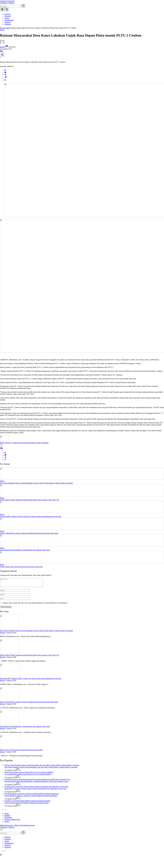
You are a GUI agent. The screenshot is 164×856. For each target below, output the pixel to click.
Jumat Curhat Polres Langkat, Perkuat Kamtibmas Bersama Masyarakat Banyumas (29, 533)
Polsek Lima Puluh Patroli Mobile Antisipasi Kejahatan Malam (26, 803)
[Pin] (5, 78)
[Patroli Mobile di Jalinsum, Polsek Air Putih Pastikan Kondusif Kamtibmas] (31, 794)
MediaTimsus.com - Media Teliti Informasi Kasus (17, 825)
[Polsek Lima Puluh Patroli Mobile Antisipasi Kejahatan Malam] (27, 801)
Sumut (6, 841)
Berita (2, 30)
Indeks (6, 821)
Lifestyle (7, 845)
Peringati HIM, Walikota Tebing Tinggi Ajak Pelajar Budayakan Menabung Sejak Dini (30, 516)
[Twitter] (5, 73)
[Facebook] (5, 70)
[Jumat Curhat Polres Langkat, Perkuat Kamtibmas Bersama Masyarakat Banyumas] (82, 529)
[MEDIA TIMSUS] (7, 3)
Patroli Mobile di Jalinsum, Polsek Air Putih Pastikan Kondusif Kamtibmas (30, 796)
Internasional (8, 843)
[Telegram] (5, 75)
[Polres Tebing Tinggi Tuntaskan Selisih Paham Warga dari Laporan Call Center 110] (82, 496)
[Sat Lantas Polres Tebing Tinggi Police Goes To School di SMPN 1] (29, 772)
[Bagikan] (2, 55)
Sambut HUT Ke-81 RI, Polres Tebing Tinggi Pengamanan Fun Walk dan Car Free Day (35, 788)
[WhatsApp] (5, 80)
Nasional (7, 839)
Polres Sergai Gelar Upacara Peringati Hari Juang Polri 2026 (21, 567)
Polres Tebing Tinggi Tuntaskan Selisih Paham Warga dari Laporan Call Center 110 (29, 500)
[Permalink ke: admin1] (2, 44)
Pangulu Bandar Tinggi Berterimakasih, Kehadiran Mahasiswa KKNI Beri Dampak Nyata (36, 781)
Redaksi (7, 815)
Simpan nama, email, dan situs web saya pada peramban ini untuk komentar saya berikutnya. (35, 603)
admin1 (2, 47)
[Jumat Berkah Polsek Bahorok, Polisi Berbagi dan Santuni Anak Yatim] (82, 546)
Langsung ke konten (7, 1)
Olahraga (7, 847)
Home (6, 813)
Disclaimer (8, 817)
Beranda (7, 837)
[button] (23, 6)
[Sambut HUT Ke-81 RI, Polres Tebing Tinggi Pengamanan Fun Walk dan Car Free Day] (36, 786)
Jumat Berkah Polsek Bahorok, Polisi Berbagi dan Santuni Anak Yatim (25, 550)
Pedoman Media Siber (12, 819)
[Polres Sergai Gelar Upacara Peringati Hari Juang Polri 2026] (82, 563)
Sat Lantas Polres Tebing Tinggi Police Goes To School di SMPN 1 (28, 774)
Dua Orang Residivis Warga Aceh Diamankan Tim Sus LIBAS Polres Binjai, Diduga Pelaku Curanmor (36, 483)
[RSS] (5, 810)
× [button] (1, 829)
